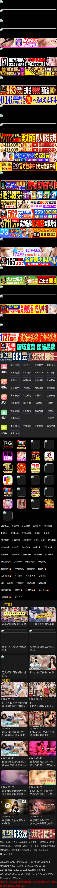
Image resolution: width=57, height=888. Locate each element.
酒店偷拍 (26, 547)
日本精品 (27, 372)
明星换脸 (27, 402)
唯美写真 (39, 410)
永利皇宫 (42, 561)
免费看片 (20, 583)
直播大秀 (42, 583)
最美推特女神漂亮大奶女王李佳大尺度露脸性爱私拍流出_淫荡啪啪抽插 (14, 795)
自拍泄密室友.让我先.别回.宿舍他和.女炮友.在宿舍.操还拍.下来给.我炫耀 (14, 737)
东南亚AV (51, 380)
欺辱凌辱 (14, 387)
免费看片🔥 (6, 568)
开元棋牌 (26, 526)
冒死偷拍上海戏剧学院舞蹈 (42, 648)
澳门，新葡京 (7, 583)
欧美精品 (39, 365)
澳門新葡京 (30, 561)
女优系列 (27, 395)
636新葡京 (19, 568)
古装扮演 (14, 395)
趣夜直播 (27, 554)
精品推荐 (14, 365)
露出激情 (27, 410)
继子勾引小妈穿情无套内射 (14, 648)
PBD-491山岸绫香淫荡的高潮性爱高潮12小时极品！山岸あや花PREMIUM (42, 737)
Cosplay (39, 372)
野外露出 (51, 387)
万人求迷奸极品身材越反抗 (14, 674)
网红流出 (39, 387)
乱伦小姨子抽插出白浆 (42, 672)
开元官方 (18, 575)
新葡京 (46, 533)
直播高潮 (52, 540)
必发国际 (49, 554)
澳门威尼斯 (6, 590)
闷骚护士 (51, 402)
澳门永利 (48, 526)
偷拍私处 (16, 554)
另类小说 (14, 433)
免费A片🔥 (31, 590)
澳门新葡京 (6, 561)
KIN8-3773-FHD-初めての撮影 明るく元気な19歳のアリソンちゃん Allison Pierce (42, 795)
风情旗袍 (14, 402)
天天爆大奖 (30, 575)
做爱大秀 (31, 583)
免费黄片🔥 (6, 597)
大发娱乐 (18, 561)
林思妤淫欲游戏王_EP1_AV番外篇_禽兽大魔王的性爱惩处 (42, 823)
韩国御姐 (27, 380)
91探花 (27, 387)
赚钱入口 (18, 597)
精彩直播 (5, 547)
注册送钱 (15, 533)
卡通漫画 (14, 410)
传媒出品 (14, 418)
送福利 (37, 533)
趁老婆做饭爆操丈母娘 (14, 623)
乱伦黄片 (5, 554)
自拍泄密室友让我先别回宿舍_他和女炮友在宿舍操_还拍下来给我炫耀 (14, 766)
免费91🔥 (18, 590)
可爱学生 (39, 395)
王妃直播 (48, 547)
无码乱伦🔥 (6, 575)
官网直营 (37, 526)
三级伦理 (14, 372)
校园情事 (27, 425)
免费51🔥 (42, 568)
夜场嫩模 (38, 554)
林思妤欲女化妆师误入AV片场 (14, 822)
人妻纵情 (39, 425)
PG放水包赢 (39, 540)
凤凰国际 (27, 540)
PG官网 (15, 526)
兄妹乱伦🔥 (44, 590)
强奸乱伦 (27, 365)
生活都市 (14, 425)
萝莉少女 (51, 365)
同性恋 (51, 418)
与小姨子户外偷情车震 (42, 623)
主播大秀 (37, 547)
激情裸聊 (31, 568)
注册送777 (26, 533)
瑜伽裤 (39, 402)
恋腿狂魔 (51, 395)
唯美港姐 (39, 380)
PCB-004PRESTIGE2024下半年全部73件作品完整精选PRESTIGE (42, 707)
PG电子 (4, 533)
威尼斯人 (5, 526)
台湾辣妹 (14, 380)
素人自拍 (51, 372)
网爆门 (51, 410)
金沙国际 (42, 575)
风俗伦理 (51, 425)
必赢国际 (16, 540)
